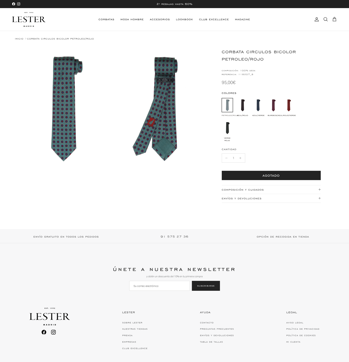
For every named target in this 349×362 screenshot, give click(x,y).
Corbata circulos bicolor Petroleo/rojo (60, 38)
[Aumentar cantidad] (241, 158)
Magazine (242, 19)
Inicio (19, 38)
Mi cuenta (293, 341)
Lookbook (184, 19)
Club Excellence (214, 19)
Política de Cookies (301, 335)
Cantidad (229, 149)
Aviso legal (294, 322)
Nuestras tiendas (135, 328)
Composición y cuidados (243, 190)
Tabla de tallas (211, 341)
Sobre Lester (132, 322)
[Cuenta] (316, 19)
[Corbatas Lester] (28, 19)
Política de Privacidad (302, 328)
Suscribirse (206, 285)
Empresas (129, 341)
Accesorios (160, 19)
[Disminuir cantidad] (225, 158)
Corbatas (107, 19)
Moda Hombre (132, 19)
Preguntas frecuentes (217, 328)
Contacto (207, 322)
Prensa (127, 335)
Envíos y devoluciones (242, 198)
